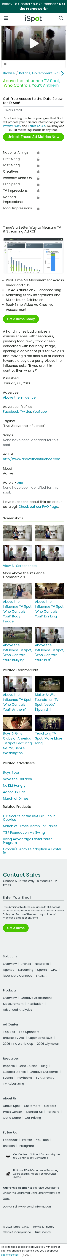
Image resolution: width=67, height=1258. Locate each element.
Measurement (13, 1004)
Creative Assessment (36, 998)
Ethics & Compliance (17, 1232)
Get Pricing (33, 1118)
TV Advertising (13, 1084)
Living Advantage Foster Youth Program (27, 841)
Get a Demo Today (21, 319)
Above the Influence (19, 397)
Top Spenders (29, 1032)
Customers (32, 1106)
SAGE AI (41, 976)
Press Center (12, 1112)
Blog (44, 1066)
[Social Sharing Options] (5, 64)
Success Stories (14, 1072)
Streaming (25, 970)
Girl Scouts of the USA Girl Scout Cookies (29, 818)
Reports (9, 1066)
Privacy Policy (12, 126)
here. (6, 1198)
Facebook (11, 411)
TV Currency (45, 1078)
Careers (50, 1106)
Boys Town (11, 772)
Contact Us (34, 1112)
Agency (8, 970)
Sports (42, 970)
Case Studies (28, 1066)
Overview (10, 964)
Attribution (35, 1004)
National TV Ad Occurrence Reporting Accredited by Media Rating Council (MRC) (35, 1174)
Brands (26, 964)
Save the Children (17, 779)
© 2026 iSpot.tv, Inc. (16, 1227)
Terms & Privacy (43, 1227)
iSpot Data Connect (17, 976)
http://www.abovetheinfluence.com (31, 459)
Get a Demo (12, 1118)
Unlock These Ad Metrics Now (34, 136)
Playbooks (24, 1078)
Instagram (26, 1146)
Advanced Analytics (17, 1010)
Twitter (25, 411)
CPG (54, 970)
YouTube (40, 411)
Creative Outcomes (44, 1072)
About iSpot (11, 1106)
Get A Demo (16, 928)
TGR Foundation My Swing (24, 832)
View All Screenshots (20, 566)
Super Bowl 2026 (40, 1038)
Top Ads (9, 1032)
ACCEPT (27, 1254)
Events (8, 1078)
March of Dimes (16, 798)
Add (20, 483)
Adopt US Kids (14, 792)
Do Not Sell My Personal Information (27, 1206)
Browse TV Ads (14, 1038)
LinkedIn (9, 1146)
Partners (53, 1112)
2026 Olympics (48, 1044)
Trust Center (43, 1232)
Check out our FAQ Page (38, 506)
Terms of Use (36, 126)
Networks (42, 964)
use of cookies (10, 1254)
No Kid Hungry (14, 785)
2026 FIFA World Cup (18, 1044)
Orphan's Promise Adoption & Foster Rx (32, 851)
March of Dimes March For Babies (30, 826)
